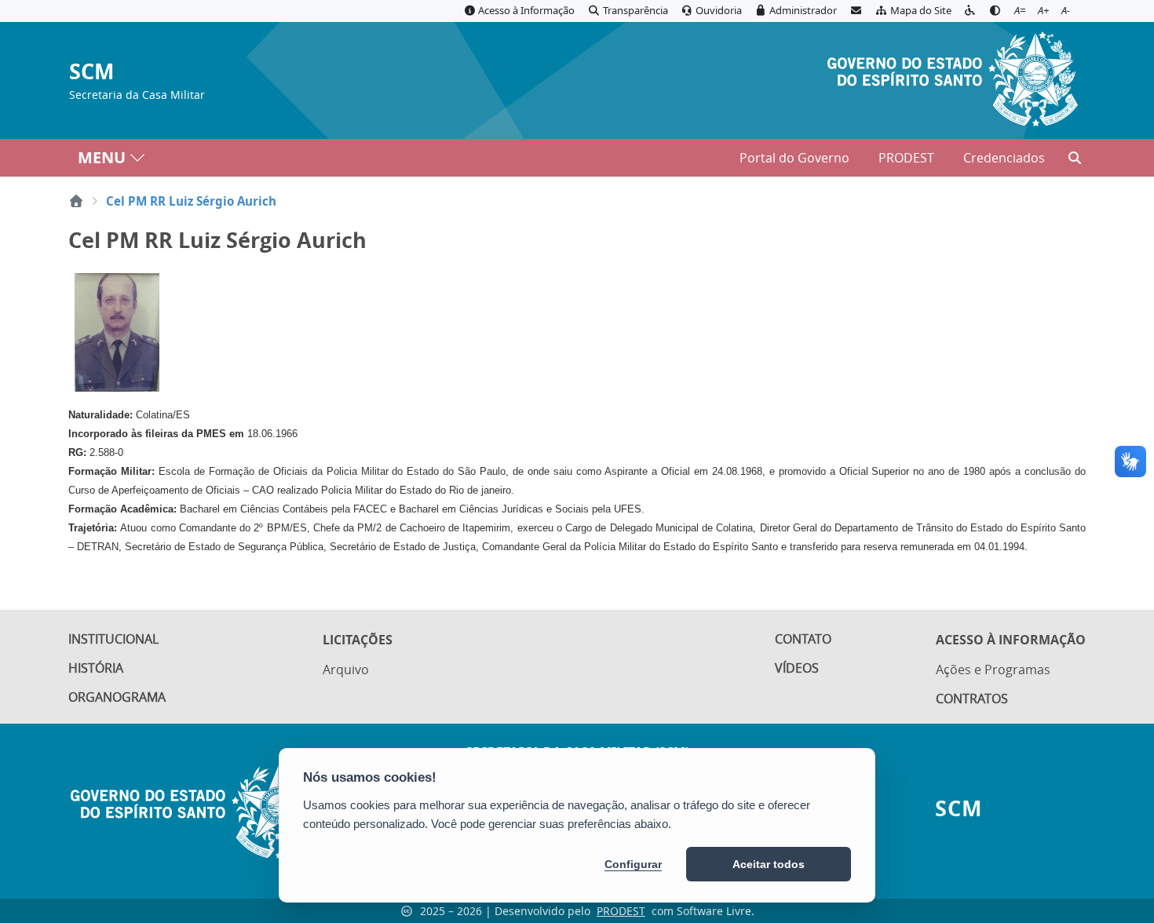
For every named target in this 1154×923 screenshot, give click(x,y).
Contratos (972, 698)
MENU (102, 157)
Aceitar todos (768, 864)
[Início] (76, 201)
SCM (91, 72)
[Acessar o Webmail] (855, 11)
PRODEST (906, 157)
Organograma (117, 697)
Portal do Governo (794, 157)
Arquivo (346, 669)
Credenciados (1004, 157)
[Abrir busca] (1075, 157)
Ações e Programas (993, 669)
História (95, 668)
